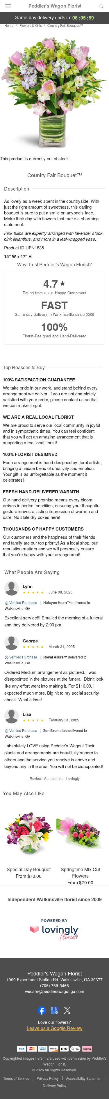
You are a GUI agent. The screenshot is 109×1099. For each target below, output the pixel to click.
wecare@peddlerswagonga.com (54, 991)
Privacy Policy (48, 1078)
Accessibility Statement (84, 1078)
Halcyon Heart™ (57, 602)
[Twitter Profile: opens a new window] (67, 1010)
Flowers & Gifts (30, 25)
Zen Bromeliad (55, 730)
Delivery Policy (54, 1085)
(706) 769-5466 (54, 985)
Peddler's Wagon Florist (54, 5)
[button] (96, 1086)
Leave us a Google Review (55, 1028)
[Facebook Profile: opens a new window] (42, 1010)
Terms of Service (16, 1078)
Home (9, 25)
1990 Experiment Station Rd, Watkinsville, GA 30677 (54, 979)
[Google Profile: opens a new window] (55, 1010)
